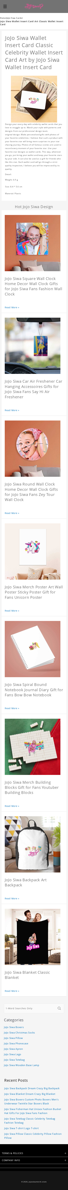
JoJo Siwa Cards (14, 18)
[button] (5, 6)
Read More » (12, 307)
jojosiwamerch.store (38, 1182)
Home (3, 18)
